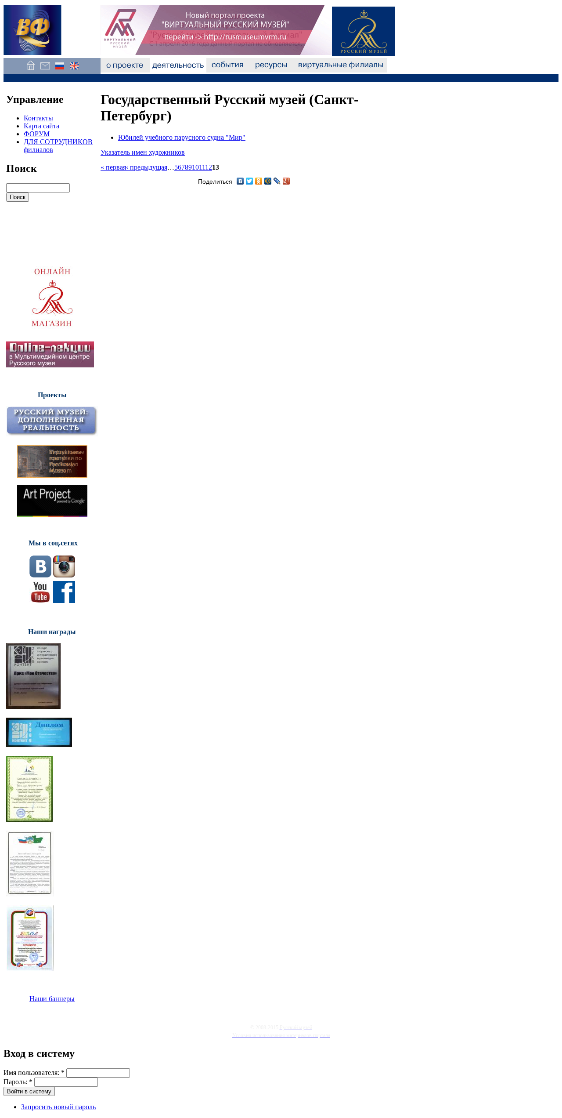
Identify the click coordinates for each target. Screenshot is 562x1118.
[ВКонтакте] (240, 181)
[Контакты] (45, 70)
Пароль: (18, 1081)
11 (202, 167)
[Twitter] (249, 181)
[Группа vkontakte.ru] (40, 575)
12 (208, 167)
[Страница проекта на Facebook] (64, 600)
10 (195, 167)
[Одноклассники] (258, 181)
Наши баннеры (52, 998)
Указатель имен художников (143, 152)
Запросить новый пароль (58, 1107)
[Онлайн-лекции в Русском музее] (50, 365)
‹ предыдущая (146, 167)
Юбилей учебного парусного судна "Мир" (181, 137)
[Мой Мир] (268, 181)
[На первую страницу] (30, 70)
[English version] (74, 70)
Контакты (38, 118)
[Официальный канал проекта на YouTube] (40, 600)
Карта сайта (41, 126)
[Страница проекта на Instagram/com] (64, 575)
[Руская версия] (59, 70)
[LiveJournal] (277, 181)
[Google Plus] (286, 181)
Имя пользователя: (34, 1072)
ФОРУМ (37, 134)
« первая (113, 167)
